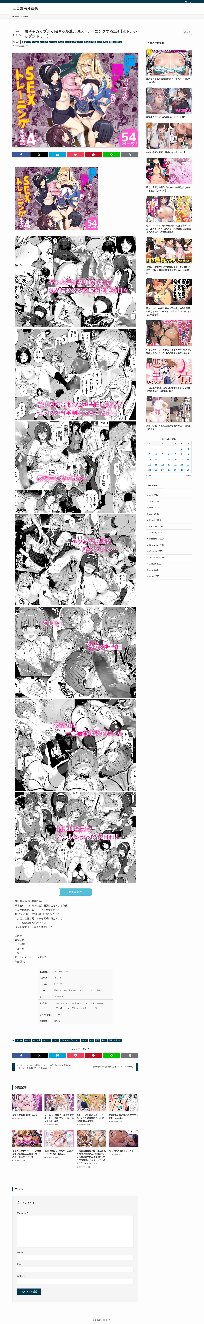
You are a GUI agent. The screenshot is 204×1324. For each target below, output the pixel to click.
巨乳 (99, 42)
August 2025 (155, 564)
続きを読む (75, 892)
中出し (87, 42)
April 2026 (154, 514)
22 (182, 464)
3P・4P (28, 42)
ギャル (35, 42)
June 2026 (154, 501)
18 (156, 464)
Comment (22, 1213)
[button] (21, 154)
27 (169, 470)
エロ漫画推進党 (25, 8)
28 (175, 470)
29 (182, 470)
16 (188, 459)
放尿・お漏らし (115, 42)
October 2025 (155, 551)
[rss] (186, 1)
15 (182, 459)
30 (188, 470)
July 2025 (153, 570)
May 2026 (154, 507)
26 (162, 470)
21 (175, 464)
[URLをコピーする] (129, 154)
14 (175, 459)
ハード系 (43, 42)
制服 (93, 42)
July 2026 (153, 495)
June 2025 (154, 576)
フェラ (61, 42)
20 (169, 464)
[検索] (190, 1)
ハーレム (52, 42)
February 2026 (156, 526)
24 (149, 470)
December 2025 (157, 539)
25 (156, 470)
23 (188, 464)
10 (149, 459)
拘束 (105, 42)
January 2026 (155, 532)
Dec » (189, 475)
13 (169, 459)
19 (162, 464)
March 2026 (155, 520)
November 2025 (157, 545)
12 (162, 459)
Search (187, 32)
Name (20, 1252)
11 (156, 459)
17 (149, 464)
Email (19, 1264)
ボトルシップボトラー (74, 42)
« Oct (148, 475)
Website (21, 1276)
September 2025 (157, 557)
